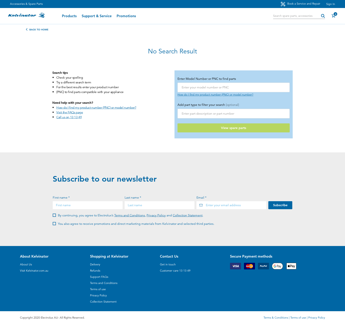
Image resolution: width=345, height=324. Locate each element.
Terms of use (98, 289)
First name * (61, 198)
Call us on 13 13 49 (69, 117)
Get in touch (168, 264)
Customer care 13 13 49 (175, 270)
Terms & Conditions (276, 317)
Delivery (95, 264)
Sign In (330, 4)
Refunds (95, 270)
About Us (26, 264)
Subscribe (280, 205)
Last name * (133, 198)
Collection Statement (187, 215)
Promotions (126, 16)
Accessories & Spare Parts (26, 4)
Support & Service (97, 16)
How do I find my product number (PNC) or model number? (96, 108)
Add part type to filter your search (208, 105)
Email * (201, 198)
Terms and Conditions (129, 215)
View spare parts (233, 128)
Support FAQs (99, 277)
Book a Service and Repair (303, 3)
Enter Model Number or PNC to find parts (206, 79)
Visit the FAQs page (69, 112)
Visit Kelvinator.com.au (34, 270)
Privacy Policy (156, 215)
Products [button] (69, 16)
